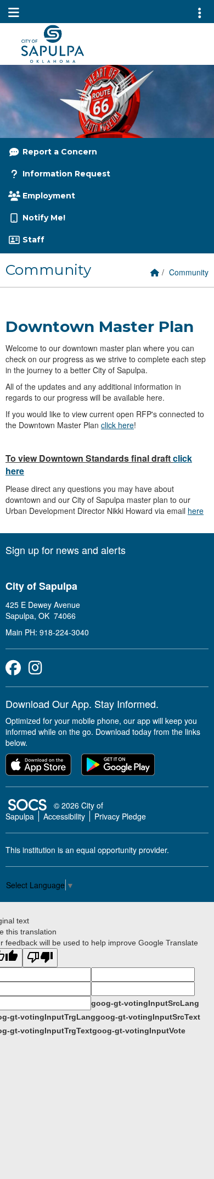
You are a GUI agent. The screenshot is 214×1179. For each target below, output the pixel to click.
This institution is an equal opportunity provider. (87, 849)
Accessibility (64, 816)
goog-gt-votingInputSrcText (147, 1016)
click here (117, 424)
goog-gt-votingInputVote (138, 1030)
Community (189, 272)
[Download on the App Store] (38, 765)
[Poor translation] (40, 957)
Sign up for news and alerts (65, 550)
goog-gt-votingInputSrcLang (145, 1003)
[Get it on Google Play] (118, 765)
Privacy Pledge (120, 816)
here (196, 510)
